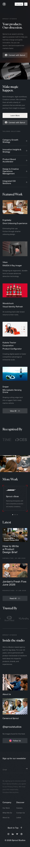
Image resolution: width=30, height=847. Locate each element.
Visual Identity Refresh (13, 306)
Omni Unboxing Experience (15, 223)
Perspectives (9, 590)
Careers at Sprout (11, 718)
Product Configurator (12, 349)
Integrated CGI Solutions (9, 182)
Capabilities (8, 558)
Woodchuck (8, 303)
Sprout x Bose (12, 496)
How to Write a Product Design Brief (11, 549)
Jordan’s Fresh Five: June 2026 (15, 583)
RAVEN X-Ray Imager (12, 265)
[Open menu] (25, 4)
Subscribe (26, 768)
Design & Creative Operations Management (11, 171)
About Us (7, 694)
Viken (5, 262)
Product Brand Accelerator (9, 160)
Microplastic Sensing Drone (12, 391)
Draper (6, 387)
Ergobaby (7, 220)
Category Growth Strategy (10, 141)
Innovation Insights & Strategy (12, 150)
